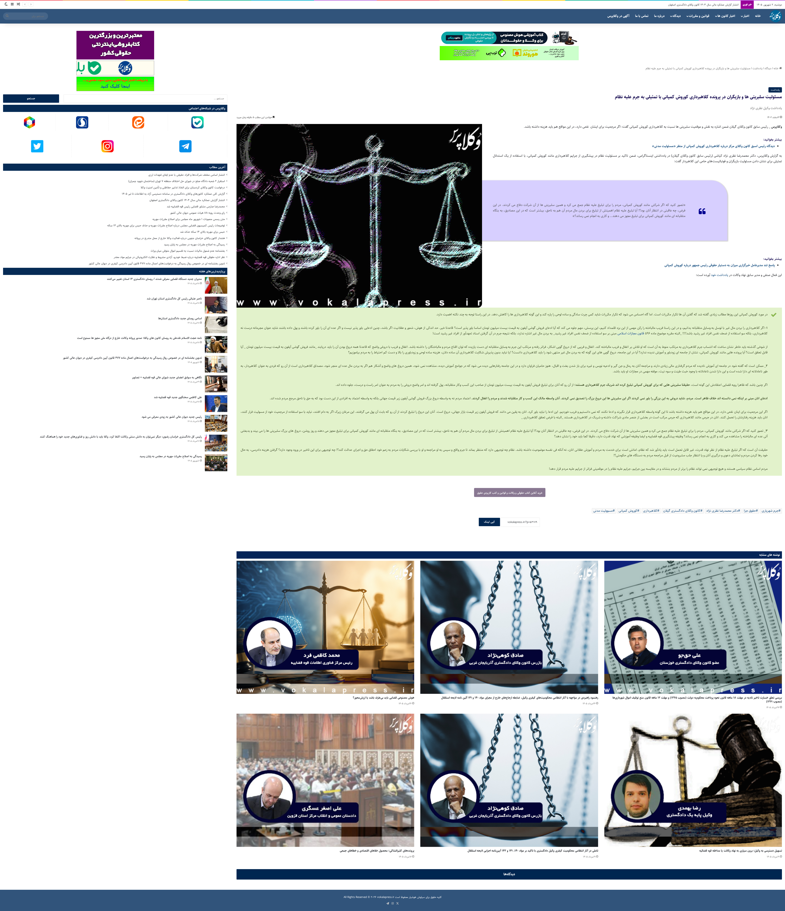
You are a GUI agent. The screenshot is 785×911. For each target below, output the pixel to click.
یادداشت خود (719, 275)
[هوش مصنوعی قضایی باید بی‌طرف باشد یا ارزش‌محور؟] (325, 627)
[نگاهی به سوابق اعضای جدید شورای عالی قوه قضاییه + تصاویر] (216, 383)
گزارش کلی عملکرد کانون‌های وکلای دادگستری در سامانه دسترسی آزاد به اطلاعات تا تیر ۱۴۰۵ (173, 194)
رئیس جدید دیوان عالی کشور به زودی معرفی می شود (172, 417)
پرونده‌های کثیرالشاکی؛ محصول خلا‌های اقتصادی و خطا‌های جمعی (377, 850)
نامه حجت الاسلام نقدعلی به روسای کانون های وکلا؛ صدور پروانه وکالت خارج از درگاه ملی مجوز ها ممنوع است (139, 338)
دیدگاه (677, 16)
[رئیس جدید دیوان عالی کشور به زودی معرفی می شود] (216, 423)
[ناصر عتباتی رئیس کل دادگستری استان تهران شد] (216, 305)
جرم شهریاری (770, 510)
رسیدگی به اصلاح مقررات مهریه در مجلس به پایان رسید (194, 244)
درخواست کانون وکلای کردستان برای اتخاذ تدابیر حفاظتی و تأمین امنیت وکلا (183, 187)
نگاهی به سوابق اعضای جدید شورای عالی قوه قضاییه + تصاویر (167, 377)
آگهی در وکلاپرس (618, 16)
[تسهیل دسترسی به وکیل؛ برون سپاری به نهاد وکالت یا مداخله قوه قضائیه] (693, 780)
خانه (758, 16)
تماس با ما (641, 16)
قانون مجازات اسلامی (631, 333)
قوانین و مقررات (699, 16)
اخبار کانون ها (726, 16)
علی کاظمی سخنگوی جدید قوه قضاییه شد (178, 397)
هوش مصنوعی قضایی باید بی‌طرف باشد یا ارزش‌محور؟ (383, 698)
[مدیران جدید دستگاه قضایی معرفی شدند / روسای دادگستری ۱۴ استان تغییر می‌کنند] (216, 285)
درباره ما (659, 16)
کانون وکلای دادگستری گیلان (681, 510)
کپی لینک (489, 522)
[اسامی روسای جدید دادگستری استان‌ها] (216, 324)
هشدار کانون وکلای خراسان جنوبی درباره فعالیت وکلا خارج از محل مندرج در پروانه (180, 238)
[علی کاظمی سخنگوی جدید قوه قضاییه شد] (216, 403)
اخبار (746, 16)
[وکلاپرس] (776, 16)
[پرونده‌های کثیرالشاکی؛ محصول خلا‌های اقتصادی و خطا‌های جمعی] (325, 780)
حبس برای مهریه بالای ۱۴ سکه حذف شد (202, 232)
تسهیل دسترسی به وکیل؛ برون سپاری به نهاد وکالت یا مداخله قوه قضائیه (740, 850)
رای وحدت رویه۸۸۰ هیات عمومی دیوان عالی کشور (197, 213)
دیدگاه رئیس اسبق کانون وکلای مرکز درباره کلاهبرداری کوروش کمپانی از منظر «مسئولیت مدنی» (713, 146)
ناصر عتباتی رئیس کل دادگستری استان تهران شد (174, 298)
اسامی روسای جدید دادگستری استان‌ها (180, 318)
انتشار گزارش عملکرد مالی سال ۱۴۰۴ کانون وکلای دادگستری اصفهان (187, 200)
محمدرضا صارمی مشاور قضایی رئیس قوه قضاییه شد (196, 206)
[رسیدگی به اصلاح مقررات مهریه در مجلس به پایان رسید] (216, 462)
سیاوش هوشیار (417, 897)
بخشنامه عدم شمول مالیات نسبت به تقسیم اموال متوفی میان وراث (188, 251)
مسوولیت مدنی (603, 510)
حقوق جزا (750, 510)
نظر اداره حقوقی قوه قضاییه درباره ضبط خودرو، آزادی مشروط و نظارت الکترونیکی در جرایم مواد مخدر (169, 257)
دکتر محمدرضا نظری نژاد (722, 510)
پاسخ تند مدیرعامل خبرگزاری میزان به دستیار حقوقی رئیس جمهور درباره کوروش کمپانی (719, 265)
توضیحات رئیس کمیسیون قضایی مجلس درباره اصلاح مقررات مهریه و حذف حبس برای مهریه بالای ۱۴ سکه (166, 225)
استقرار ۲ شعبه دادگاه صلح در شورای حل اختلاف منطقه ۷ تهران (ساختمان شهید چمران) (176, 181)
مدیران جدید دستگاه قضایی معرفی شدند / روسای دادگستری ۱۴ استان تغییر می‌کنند (154, 279)
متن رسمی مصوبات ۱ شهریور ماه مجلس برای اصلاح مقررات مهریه (705, 5)
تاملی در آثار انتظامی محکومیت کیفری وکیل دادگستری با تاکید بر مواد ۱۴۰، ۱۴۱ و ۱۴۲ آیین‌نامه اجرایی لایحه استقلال (533, 850)
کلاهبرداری (650, 510)
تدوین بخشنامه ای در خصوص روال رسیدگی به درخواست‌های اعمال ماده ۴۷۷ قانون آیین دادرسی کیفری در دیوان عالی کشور (157, 263)
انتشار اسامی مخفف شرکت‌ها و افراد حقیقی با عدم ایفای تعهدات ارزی (186, 175)
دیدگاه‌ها (509, 874)
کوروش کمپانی (628, 510)
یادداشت (757, 68)
